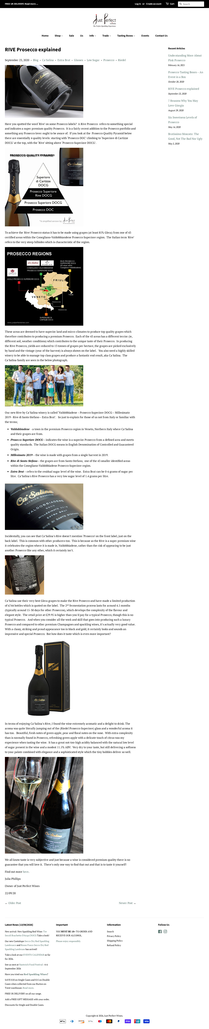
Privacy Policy (114, 936)
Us (81, 36)
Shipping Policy (115, 940)
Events (145, 36)
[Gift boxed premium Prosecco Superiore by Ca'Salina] (44, 716)
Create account (153, 4)
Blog (35, 60)
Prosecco (108, 60)
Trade (105, 36)
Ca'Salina (48, 60)
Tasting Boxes (125, 36)
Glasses (78, 60)
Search (110, 931)
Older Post (14, 903)
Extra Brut (63, 60)
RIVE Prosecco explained (183, 89)
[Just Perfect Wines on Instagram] (165, 932)
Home (45, 36)
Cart (172, 4)
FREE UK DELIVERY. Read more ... (21, 4)
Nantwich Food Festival (31, 964)
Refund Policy (114, 945)
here (26, 872)
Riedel (122, 60)
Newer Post (126, 903)
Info (91, 36)
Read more (28, 987)
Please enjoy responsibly (68, 941)
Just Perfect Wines (113, 1015)
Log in (138, 4)
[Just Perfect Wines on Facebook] (160, 932)
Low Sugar (93, 60)
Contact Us (161, 36)
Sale (71, 36)
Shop (58, 36)
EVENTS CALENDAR (34, 954)
